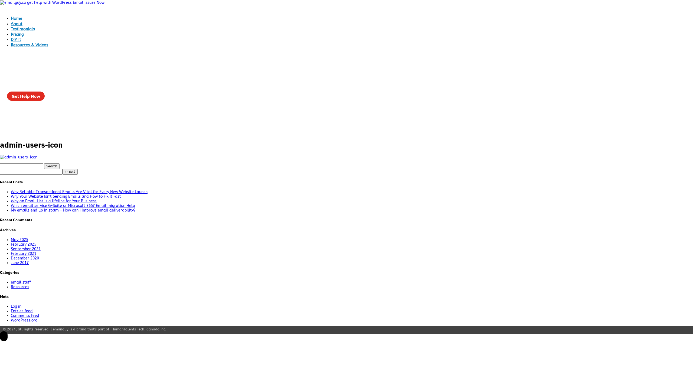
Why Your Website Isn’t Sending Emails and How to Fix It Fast (66, 196)
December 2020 (25, 258)
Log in (16, 306)
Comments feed (25, 315)
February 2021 (23, 253)
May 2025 (19, 240)
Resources (20, 287)
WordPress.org (24, 320)
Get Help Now (26, 96)
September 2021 (26, 249)
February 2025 (23, 244)
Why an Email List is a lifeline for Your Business (54, 201)
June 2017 (20, 263)
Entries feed (22, 311)
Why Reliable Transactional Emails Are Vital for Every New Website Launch (79, 192)
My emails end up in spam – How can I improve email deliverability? (73, 210)
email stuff (21, 282)
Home (16, 18)
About (16, 23)
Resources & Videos (29, 45)
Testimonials (23, 29)
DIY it (16, 39)
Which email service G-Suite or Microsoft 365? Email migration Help (73, 205)
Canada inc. (139, 329)
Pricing (17, 34)
